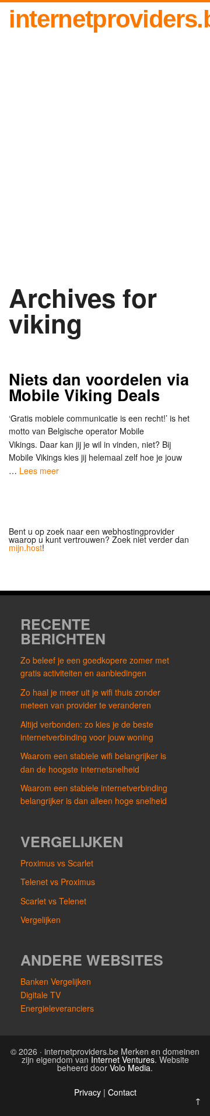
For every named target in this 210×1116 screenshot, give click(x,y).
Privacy (88, 1092)
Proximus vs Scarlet (56, 863)
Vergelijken (40, 919)
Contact (122, 1092)
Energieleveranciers (57, 1008)
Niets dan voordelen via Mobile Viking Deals (99, 387)
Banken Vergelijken (55, 981)
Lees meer (39, 470)
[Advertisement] (105, 161)
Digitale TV (40, 995)
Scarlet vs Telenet (53, 901)
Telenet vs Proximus (57, 881)
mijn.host (25, 547)
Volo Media (130, 1067)
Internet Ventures (123, 1059)
